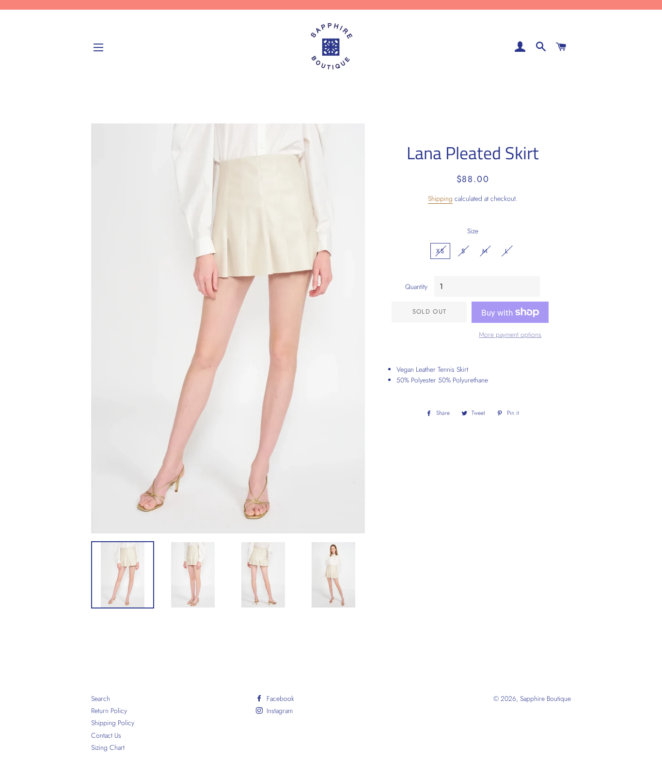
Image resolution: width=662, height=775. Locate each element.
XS (440, 251)
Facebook (279, 698)
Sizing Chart (108, 747)
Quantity (416, 286)
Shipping (440, 198)
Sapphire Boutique (545, 698)
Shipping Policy (112, 723)
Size (472, 231)
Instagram (279, 710)
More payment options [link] (510, 334)
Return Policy (109, 710)
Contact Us (106, 735)
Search (100, 698)
